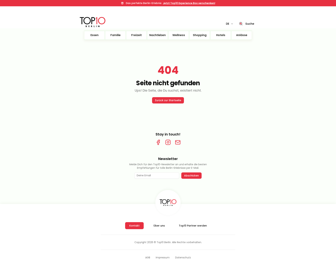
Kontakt (134, 225)
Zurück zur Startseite (168, 100)
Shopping (199, 35)
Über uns (159, 225)
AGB (147, 257)
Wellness (178, 35)
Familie (115, 35)
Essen (94, 35)
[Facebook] (158, 142)
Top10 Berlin (164, 242)
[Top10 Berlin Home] (168, 202)
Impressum (163, 257)
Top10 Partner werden (193, 225)
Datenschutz (183, 257)
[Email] (178, 142)
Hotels (220, 35)
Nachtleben (157, 35)
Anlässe (241, 35)
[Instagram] (168, 142)
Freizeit (136, 35)
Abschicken (191, 175)
